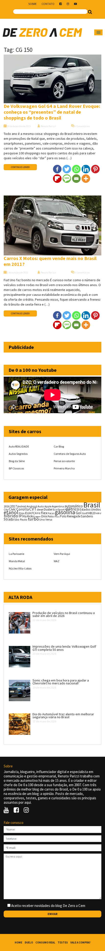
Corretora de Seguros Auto (70, 454)
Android (21, 506)
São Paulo (20, 519)
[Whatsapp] (76, 169)
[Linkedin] (86, 169)
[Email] (76, 178)
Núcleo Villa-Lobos (20, 568)
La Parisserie (16, 554)
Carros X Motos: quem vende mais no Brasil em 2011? (50, 261)
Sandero (87, 516)
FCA (34, 513)
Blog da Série (17, 461)
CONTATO (48, 4)
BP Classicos (16, 468)
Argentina (58, 506)
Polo (63, 516)
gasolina (65, 512)
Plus (56, 516)
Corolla (22, 509)
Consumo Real (45, 942)
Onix (44, 516)
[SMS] (67, 178)
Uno (42, 519)
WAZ (56, 561)
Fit (38, 513)
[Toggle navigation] (98, 32)
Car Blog (59, 446)
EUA (28, 513)
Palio (51, 516)
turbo (33, 519)
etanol (11, 512)
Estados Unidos (90, 509)
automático (73, 506)
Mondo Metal (17, 561)
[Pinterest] (95, 169)
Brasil (91, 504)
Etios (21, 513)
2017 (13, 506)
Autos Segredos (18, 454)
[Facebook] (57, 169)
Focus (51, 513)
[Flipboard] (57, 178)
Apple (47, 506)
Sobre (32, 4)
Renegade (73, 516)
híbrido (11, 516)
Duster (48, 509)
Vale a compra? (80, 942)
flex (44, 512)
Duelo (29, 942)
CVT (32, 509)
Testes (63, 942)
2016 (7, 506)
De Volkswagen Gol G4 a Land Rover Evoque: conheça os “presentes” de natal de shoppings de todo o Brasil (52, 112)
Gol (79, 512)
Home (18, 942)
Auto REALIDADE (19, 446)
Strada (9, 519)
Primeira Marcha (64, 468)
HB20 (91, 513)
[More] (86, 178)
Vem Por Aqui (62, 554)
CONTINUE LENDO (20, 167)
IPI (21, 516)
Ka (25, 516)
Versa (48, 519)
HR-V (98, 513)
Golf (84, 513)
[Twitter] (67, 169)
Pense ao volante (64, 461)
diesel (40, 509)
